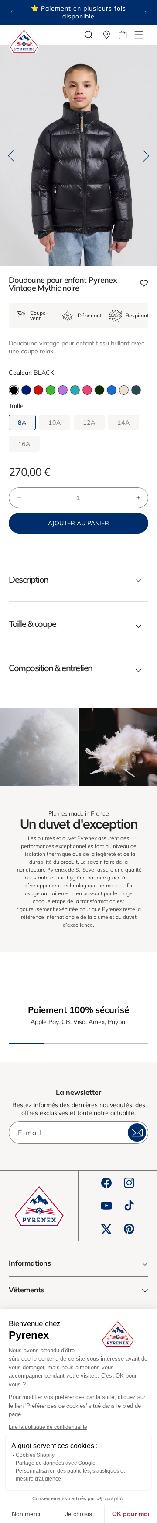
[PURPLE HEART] (63, 390)
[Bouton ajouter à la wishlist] (144, 284)
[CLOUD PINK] (124, 390)
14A (123, 422)
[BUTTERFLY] (111, 390)
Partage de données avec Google (56, 1463)
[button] (138, 34)
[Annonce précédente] (11, 12)
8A (22, 422)
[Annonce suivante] (145, 12)
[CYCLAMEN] (87, 390)
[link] (39, 747)
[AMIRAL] (26, 390)
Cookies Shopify (35, 1455)
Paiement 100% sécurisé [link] (78, 1009)
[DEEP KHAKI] (99, 390)
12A (89, 422)
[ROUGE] (38, 390)
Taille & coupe (32, 623)
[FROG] (50, 390)
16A (24, 444)
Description (28, 579)
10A (54, 422)
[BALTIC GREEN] (136, 390)
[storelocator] (106, 34)
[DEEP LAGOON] (75, 390)
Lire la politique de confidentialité (48, 1427)
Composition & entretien (50, 668)
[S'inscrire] (137, 1132)
